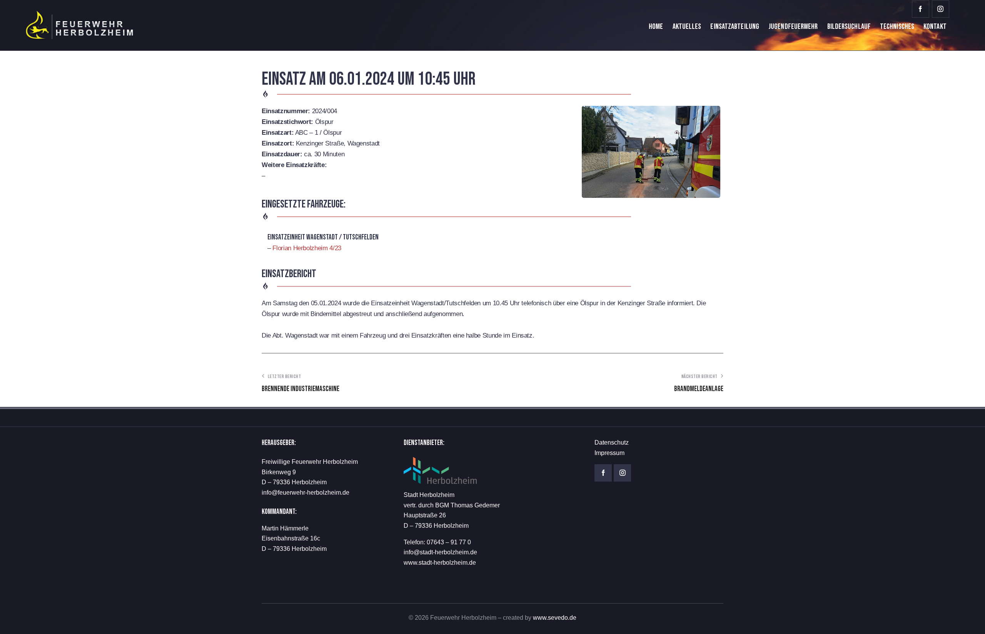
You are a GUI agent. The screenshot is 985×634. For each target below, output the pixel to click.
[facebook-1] (920, 9)
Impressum (609, 453)
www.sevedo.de (554, 617)
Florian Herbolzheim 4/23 (306, 248)
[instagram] (940, 9)
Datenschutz (611, 442)
